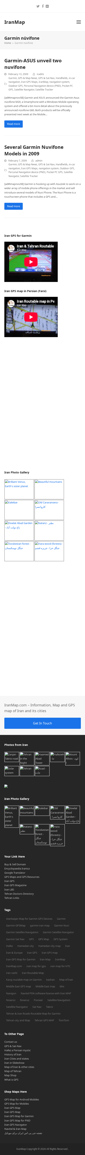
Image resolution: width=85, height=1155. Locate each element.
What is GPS (11, 1079)
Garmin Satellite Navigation (22, 932)
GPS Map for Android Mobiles (21, 1099)
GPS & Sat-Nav (46, 78)
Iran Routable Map (33, 973)
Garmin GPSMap (16, 925)
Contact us (10, 1041)
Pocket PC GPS (55, 172)
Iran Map (45, 959)
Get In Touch (42, 723)
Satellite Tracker (44, 89)
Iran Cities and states (16, 1058)
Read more (13, 124)
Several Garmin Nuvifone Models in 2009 (33, 150)
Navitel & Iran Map (15, 1129)
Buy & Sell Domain (15, 864)
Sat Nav (37, 1007)
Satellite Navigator (24, 89)
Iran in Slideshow (14, 1063)
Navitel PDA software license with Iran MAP (46, 993)
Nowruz (24, 1000)
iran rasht (11, 973)
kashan (50, 979)
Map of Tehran (12, 1071)
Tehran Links (11, 898)
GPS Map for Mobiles (16, 1103)
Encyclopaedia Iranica (17, 868)
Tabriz (49, 1007)
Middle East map (45, 986)
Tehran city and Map (18, 1020)
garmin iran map (40, 925)
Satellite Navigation (58, 1000)
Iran (67, 946)
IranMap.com (14, 966)
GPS (31, 939)
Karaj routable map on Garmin (24, 979)
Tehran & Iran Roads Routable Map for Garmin (33, 1013)
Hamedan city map (49, 946)
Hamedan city (25, 946)
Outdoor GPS (15, 86)
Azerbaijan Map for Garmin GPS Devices (29, 918)
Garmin (12, 78)
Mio (62, 986)
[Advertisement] (34, 403)
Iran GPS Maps (29, 82)
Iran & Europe (14, 952)
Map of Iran (66, 979)
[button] (78, 22)
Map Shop (10, 1075)
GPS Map (43, 939)
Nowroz (10, 1000)
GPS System (61, 939)
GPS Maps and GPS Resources (21, 877)
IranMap (14, 22)
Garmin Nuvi (61, 925)
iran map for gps (36, 966)
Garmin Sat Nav (15, 939)
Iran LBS (9, 889)
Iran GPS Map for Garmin (20, 959)
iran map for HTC (60, 966)
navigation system (59, 82)
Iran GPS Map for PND (17, 1120)
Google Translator (14, 872)
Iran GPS (9, 881)
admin (38, 160)
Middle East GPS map (18, 986)
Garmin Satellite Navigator (58, 932)
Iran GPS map (50, 952)
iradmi (40, 74)
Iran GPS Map (12, 1108)
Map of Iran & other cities (19, 1067)
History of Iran (12, 1054)
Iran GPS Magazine (15, 885)
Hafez (9, 946)
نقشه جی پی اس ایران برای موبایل (23, 1133)
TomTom (64, 1020)
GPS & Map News (27, 78)
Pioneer (38, 1000)
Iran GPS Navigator (15, 1124)
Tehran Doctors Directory (19, 893)
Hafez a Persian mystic (17, 1050)
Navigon (11, 993)
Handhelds (62, 78)
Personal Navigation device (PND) (42, 86)
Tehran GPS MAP (44, 1020)
